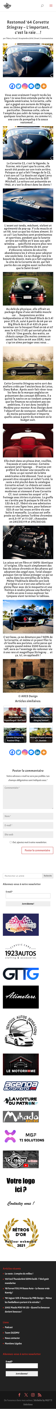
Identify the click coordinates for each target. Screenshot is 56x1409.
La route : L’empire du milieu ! (19, 1273)
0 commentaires (46, 38)
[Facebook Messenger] (31, 86)
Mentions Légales (13, 1343)
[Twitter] (18, 86)
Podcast (9, 1327)
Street (36, 38)
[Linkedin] (37, 86)
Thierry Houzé (11, 38)
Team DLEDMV (12, 1332)
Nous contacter (12, 1338)
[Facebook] (12, 86)
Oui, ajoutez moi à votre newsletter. (29, 842)
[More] (44, 86)
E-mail (9, 891)
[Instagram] (25, 86)
